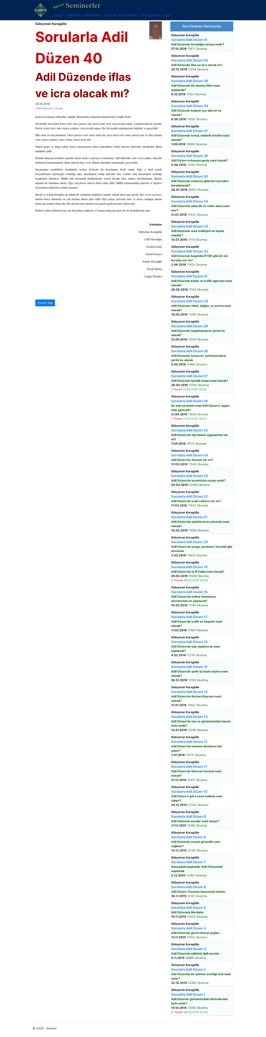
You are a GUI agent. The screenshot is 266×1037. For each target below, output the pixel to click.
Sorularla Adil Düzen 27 (189, 376)
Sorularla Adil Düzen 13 (189, 717)
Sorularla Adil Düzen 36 (189, 156)
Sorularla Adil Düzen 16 (189, 642)
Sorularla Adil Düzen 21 (189, 517)
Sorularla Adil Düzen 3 (188, 949)
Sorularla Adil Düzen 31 (189, 276)
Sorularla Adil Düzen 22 (189, 496)
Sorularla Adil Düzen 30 (189, 301)
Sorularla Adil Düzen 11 (189, 766)
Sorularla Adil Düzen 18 (189, 592)
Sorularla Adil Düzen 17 (189, 617)
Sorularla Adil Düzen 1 (188, 994)
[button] (58, 15)
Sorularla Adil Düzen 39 (189, 81)
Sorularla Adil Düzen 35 (189, 176)
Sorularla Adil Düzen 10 (189, 791)
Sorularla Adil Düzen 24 (189, 455)
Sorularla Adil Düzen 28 (189, 351)
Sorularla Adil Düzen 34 (189, 201)
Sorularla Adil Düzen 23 (189, 476)
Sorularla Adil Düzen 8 (188, 837)
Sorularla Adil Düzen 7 (188, 862)
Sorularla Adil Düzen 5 (188, 908)
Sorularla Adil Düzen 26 (189, 401)
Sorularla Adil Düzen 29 (189, 326)
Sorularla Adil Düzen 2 (188, 969)
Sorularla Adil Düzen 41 (189, 40)
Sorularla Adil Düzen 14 (189, 692)
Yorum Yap (45, 303)
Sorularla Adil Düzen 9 (188, 816)
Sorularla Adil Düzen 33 (189, 226)
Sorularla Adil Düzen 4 (188, 928)
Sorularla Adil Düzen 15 (189, 667)
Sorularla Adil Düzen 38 (189, 106)
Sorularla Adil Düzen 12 (189, 742)
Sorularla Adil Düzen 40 (189, 60)
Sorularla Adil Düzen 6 (188, 887)
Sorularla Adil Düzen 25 (189, 430)
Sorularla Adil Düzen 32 (189, 251)
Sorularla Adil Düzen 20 (189, 542)
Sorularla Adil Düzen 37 (189, 131)
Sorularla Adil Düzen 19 (189, 567)
